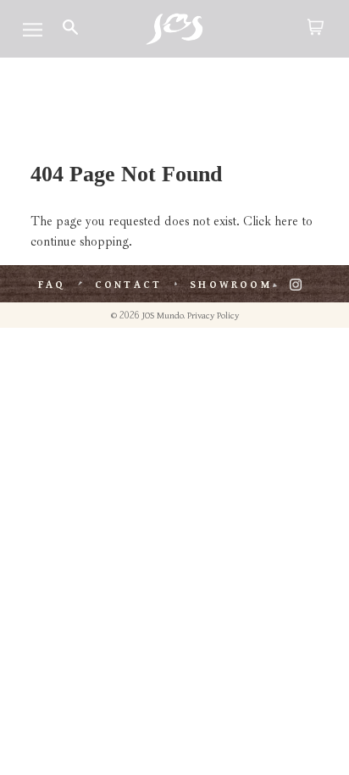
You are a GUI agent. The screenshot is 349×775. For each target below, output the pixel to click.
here (286, 221)
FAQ (52, 285)
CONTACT (128, 285)
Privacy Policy (213, 316)
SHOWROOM (231, 285)
